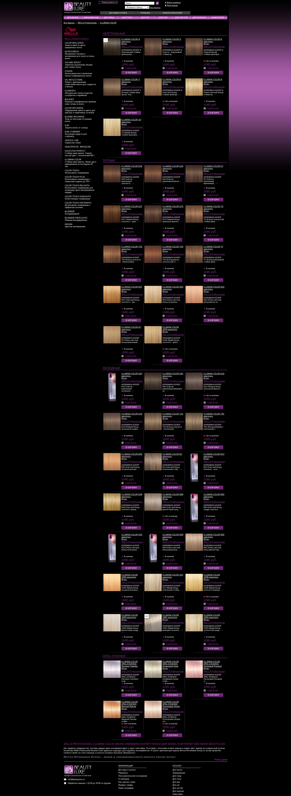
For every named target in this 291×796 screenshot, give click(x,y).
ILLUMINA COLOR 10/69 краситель (129, 616)
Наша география (126, 788)
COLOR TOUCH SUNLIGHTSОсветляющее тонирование (78, 197)
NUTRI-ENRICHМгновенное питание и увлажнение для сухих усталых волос (79, 55)
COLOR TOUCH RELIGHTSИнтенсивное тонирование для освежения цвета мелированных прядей (80, 188)
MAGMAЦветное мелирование (75, 225)
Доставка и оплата (118, 13)
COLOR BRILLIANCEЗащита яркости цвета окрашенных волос (75, 45)
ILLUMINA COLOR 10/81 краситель (170, 616)
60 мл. (124, 44)
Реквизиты (123, 773)
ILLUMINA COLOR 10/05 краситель (129, 576)
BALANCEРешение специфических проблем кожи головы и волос (80, 101)
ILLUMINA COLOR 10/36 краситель (170, 328)
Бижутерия (217, 17)
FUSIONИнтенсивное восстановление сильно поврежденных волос (78, 73)
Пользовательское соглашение (132, 776)
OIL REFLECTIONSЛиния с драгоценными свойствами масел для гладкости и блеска (80, 83)
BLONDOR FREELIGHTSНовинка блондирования (76, 219)
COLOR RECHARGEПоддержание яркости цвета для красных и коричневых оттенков (80, 110)
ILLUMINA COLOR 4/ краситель (130, 40)
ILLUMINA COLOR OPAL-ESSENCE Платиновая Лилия (171, 704)
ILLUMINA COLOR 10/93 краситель (212, 616)
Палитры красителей (172, 13)
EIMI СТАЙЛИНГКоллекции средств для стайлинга (76, 134)
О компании (123, 779)
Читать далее (220, 759)
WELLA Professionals (87, 23)
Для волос (73, 17)
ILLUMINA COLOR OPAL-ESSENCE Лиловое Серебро (129, 664)
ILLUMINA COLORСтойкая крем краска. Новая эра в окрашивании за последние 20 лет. (80, 163)
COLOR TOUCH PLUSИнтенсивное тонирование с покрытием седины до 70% (77, 179)
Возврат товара (125, 785)
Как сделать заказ (126, 782)
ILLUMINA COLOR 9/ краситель (213, 80)
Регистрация (172, 5)
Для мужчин (199, 17)
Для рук (145, 17)
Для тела (127, 17)
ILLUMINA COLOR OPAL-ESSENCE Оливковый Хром (170, 664)
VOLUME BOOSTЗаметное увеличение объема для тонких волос (78, 64)
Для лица (109, 17)
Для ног (163, 17)
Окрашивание (91, 17)
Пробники (145, 13)
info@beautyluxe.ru (76, 779)
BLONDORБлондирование (72, 212)
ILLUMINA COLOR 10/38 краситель (212, 576)
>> (135, 54)
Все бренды (155, 8)
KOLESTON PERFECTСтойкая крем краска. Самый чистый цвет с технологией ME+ (80, 153)
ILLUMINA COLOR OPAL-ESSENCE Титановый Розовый (213, 664)
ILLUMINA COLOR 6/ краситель (213, 40)
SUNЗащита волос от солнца (76, 126)
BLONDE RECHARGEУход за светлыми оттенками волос (78, 119)
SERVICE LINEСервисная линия (73, 141)
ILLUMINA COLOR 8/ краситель (171, 80)
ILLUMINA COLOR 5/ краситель (171, 40)
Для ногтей (181, 17)
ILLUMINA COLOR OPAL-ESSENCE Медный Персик (129, 704)
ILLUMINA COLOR (108, 23)
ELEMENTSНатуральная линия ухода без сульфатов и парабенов (79, 93)
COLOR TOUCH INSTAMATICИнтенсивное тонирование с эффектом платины (78, 205)
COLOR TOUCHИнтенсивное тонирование (77, 171)
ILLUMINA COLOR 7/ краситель (130, 80)
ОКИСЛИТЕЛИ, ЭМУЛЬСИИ (78, 147)
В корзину (131, 73)
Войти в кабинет (174, 3)
